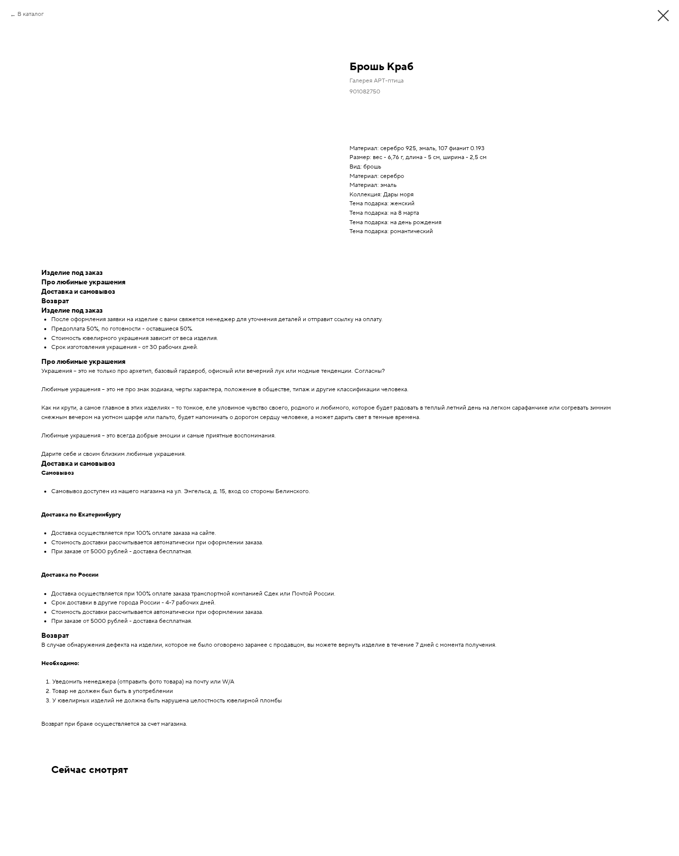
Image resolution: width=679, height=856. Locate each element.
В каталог (30, 14)
